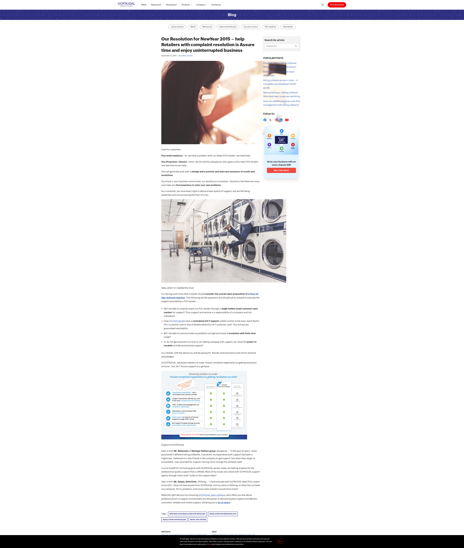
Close (280, 541)
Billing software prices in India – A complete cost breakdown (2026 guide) (280, 84)
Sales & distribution (228, 27)
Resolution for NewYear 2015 (222, 514)
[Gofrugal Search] (322, 5)
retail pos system (198, 520)
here (209, 544)
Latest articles (177, 27)
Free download (337, 5)
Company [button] (200, 5)
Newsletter (288, 27)
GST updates (270, 27)
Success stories (251, 27)
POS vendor (179, 321)
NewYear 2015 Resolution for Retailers (187, 514)
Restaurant (156, 5)
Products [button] (186, 5)
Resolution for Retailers (174, 520)
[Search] (296, 46)
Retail (143, 5)
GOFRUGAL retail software (211, 495)
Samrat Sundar (187, 56)
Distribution (171, 5)
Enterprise (216, 5)
